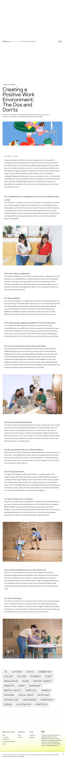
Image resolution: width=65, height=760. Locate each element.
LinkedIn (32, 737)
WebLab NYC (6, 739)
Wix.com (43, 737)
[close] (63, 754)
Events (4, 744)
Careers (20, 737)
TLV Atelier (5, 737)
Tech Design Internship (8, 741)
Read (3, 735)
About (19, 735)
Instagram (32, 735)
